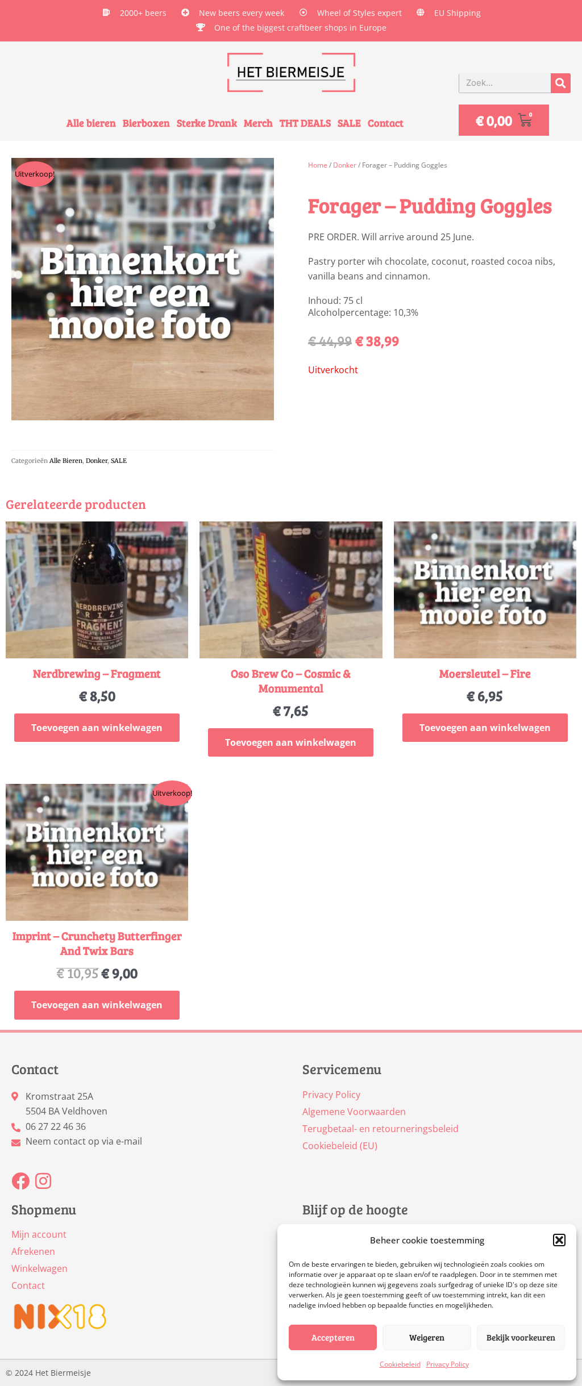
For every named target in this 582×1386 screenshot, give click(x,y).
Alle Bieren (65, 461)
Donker (96, 461)
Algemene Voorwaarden (354, 1111)
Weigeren (426, 1337)
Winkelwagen (39, 1268)
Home (317, 165)
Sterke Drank (207, 123)
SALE (349, 123)
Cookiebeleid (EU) (339, 1145)
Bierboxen (146, 123)
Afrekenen (33, 1251)
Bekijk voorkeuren (521, 1337)
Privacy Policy (447, 1364)
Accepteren (333, 1337)
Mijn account (38, 1234)
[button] (559, 1240)
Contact (386, 123)
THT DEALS (305, 123)
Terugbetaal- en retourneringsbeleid (380, 1128)
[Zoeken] (561, 83)
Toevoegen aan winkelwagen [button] (97, 727)
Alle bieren (91, 123)
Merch (258, 123)
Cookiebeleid (400, 1364)
